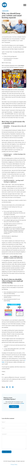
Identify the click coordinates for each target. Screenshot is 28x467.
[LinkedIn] (13, 387)
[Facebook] (7, 387)
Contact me (14, 406)
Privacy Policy (14, 464)
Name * (3, 422)
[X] (10, 387)
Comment (4, 434)
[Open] (24, 5)
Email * (3, 428)
